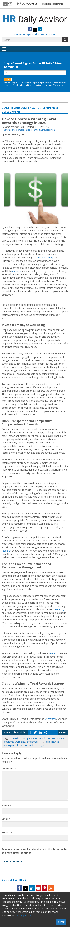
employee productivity (51, 738)
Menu (4, 51)
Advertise (50, 34)
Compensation (30, 738)
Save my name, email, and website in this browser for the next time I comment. (35, 851)
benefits (16, 738)
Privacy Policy (23, 915)
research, (59, 609)
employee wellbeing (14, 741)
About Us (39, 34)
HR (41, 741)
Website (7, 832)
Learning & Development (43, 129)
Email (6, 818)
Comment (9, 768)
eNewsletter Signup (23, 34)
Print (63, 732)
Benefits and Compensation (17, 129)
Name (6, 805)
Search (65, 39)
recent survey (45, 257)
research (16, 271)
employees (33, 741)
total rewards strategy (32, 745)
